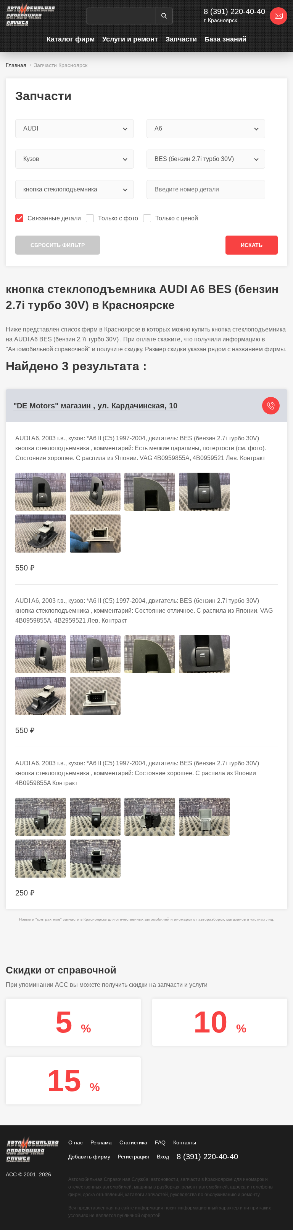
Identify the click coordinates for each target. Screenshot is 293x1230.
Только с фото (118, 218)
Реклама (101, 1142)
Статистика (133, 1142)
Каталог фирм (71, 39)
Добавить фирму (89, 1157)
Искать (251, 245)
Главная (16, 65)
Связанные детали (54, 218)
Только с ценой (176, 218)
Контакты (184, 1142)
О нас (75, 1142)
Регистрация (133, 1157)
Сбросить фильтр (58, 245)
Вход (163, 1157)
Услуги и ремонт (130, 39)
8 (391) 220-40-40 (234, 11)
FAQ (160, 1142)
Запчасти (181, 39)
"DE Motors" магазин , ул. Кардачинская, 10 (95, 406)
